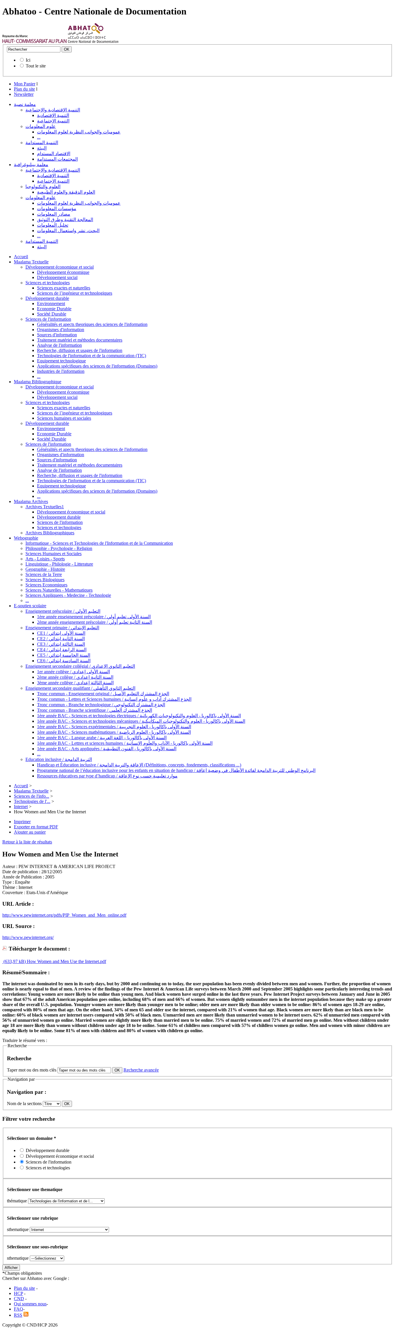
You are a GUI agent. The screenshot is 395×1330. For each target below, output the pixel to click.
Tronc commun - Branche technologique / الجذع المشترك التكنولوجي (101, 704)
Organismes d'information (60, 329)
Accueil (21, 256)
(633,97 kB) (14, 961)
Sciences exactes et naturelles (63, 287)
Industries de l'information (60, 371)
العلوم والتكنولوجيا (42, 186)
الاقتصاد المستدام (53, 153)
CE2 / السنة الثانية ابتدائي (61, 638)
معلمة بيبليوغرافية (31, 164)
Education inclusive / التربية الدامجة (58, 759)
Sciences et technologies (47, 282)
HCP (18, 1293)
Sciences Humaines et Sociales (53, 553)
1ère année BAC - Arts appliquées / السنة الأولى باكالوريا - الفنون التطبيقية (106, 748)
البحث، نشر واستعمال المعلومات (68, 230)
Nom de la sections (25, 1103)
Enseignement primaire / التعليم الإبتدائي (62, 627)
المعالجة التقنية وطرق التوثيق (65, 219)
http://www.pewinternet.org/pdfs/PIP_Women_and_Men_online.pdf (64, 915)
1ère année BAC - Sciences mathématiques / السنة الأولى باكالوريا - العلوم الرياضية (114, 732)
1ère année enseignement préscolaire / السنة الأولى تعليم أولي (94, 616)
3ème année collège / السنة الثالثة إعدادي (75, 682)
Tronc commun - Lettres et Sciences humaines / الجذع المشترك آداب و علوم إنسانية (114, 699)
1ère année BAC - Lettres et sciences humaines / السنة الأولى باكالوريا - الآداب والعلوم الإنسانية (125, 743)
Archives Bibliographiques (49, 532)
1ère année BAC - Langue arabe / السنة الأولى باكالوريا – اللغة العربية (102, 737)
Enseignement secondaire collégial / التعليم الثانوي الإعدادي (80, 666)
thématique (17, 1200)
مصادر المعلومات (53, 214)
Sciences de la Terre (43, 574)
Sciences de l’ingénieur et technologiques (74, 293)
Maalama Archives (31, 501)
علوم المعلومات (40, 126)
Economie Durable (54, 308)
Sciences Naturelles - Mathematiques (59, 590)
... (38, 137)
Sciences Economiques (46, 584)
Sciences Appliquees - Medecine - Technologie (68, 595)
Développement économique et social (59, 267)
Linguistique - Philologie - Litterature (59, 564)
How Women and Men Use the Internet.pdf (66, 961)
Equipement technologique (61, 360)
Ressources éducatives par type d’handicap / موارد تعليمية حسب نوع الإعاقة (107, 775)
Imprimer (22, 821)
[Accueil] (34, 41)
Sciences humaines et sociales (64, 418)
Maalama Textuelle (31, 261)
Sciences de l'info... (31, 796)
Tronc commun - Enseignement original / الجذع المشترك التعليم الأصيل (103, 693)
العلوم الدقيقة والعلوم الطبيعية (66, 192)
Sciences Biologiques (44, 579)
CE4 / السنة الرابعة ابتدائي (61, 649)
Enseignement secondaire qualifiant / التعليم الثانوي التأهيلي (80, 688)
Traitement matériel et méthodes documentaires (79, 339)
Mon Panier (24, 83)
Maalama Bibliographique (37, 381)
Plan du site (24, 89)
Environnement (51, 303)
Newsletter (24, 94)
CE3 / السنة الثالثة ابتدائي (61, 644)
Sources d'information (57, 334)
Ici (28, 60)
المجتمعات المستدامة (57, 159)
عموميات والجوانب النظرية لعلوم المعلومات (79, 131)
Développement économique (63, 272)
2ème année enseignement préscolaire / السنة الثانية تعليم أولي (94, 622)
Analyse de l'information (59, 345)
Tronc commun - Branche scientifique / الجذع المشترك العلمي (94, 710)
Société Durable (51, 313)
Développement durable (47, 298)
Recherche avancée (141, 1069)
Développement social (57, 277)
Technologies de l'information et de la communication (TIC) (91, 355)
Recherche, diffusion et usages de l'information (79, 350)
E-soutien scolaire (30, 605)
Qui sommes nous (30, 1303)
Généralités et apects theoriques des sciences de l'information (92, 324)
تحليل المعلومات (52, 225)
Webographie (26, 537)
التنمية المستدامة (41, 142)
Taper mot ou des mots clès (31, 1069)
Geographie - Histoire (45, 569)
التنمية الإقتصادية (53, 115)
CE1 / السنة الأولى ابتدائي (61, 633)
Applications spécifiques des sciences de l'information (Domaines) (97, 366)
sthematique (18, 1229)
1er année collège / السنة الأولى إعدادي (73, 671)
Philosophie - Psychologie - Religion (58, 548)
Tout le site (36, 65)
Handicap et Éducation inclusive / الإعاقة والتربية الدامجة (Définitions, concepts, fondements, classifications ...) (139, 764)
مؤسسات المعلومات (56, 208)
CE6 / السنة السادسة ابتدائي (64, 660)
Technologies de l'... (32, 801)
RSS (18, 1315)
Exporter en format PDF (36, 826)
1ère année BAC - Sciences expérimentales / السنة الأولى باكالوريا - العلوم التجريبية (114, 726)
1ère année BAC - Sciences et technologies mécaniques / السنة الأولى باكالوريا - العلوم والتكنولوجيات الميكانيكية (141, 721)
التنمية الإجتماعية (53, 120)
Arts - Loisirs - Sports (45, 558)
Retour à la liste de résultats (27, 841)
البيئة (42, 148)
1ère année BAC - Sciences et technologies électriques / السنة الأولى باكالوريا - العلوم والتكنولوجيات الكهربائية (139, 715)
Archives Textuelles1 (44, 506)
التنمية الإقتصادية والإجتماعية (52, 109)
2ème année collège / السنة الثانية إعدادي (75, 677)
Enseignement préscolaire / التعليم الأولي (62, 611)
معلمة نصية (25, 104)
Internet (21, 806)
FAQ (18, 1309)
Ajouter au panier (30, 832)
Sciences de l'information (48, 319)
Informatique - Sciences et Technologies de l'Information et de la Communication (99, 543)
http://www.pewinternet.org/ (28, 937)
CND (19, 1298)
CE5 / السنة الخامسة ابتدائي (63, 655)
